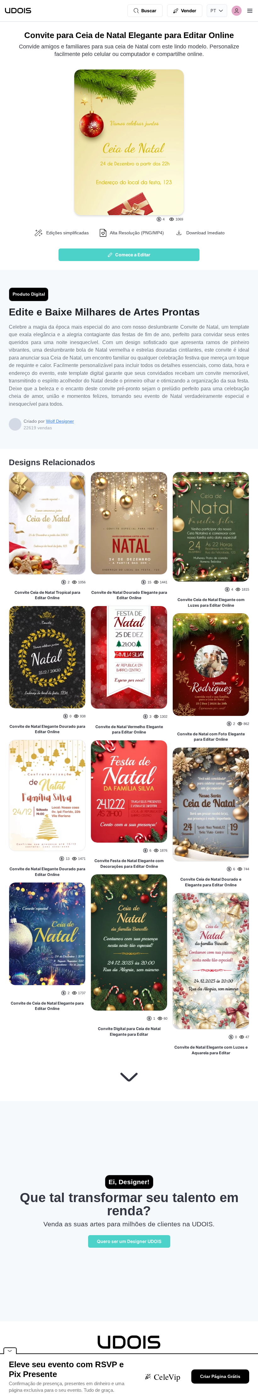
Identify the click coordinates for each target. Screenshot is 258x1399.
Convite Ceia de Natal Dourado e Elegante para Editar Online (210, 882)
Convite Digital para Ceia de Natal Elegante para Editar (129, 1031)
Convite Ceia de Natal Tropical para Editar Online (47, 595)
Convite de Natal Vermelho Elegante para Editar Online (129, 729)
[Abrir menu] (250, 10)
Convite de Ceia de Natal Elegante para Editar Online (47, 1006)
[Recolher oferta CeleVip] (10, 1350)
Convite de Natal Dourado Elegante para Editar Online (129, 595)
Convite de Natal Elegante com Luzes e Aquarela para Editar (211, 1050)
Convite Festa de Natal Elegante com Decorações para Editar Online (129, 863)
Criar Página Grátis (220, 1376)
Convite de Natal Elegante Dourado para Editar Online (47, 729)
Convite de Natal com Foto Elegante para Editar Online (211, 737)
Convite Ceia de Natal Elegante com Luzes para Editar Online (210, 602)
